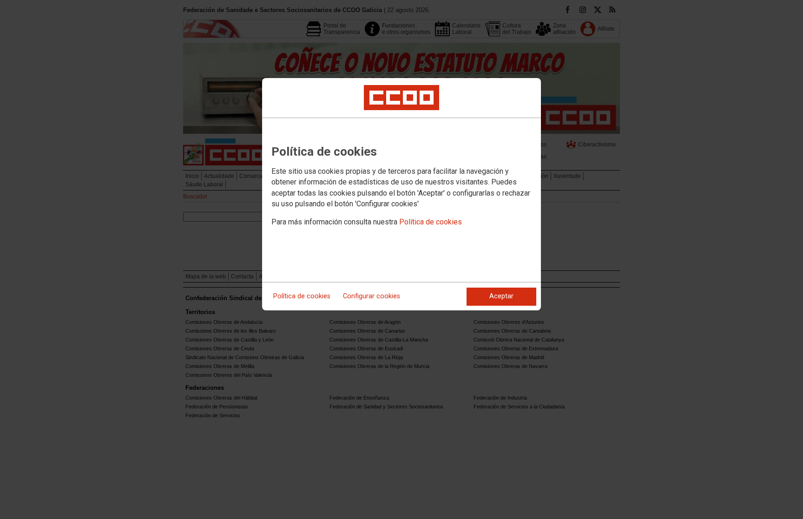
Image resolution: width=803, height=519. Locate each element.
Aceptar (501, 296)
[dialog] (401, 194)
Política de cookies (430, 221)
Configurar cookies (371, 296)
